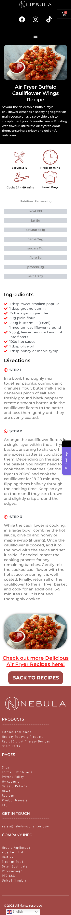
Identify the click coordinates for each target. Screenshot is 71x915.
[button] (35, 36)
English (17, 911)
